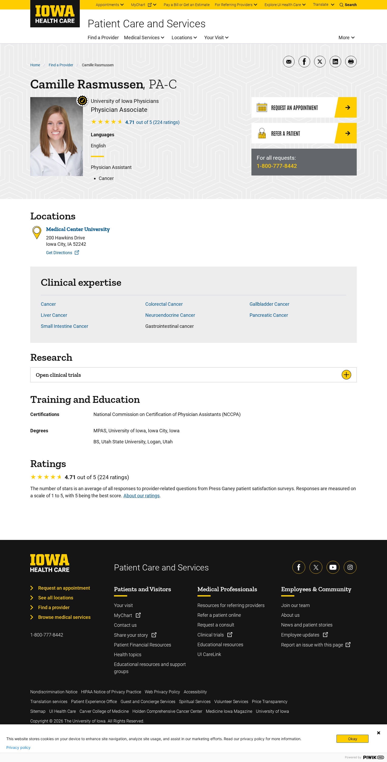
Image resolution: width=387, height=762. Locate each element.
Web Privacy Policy (162, 691)
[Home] (55, 13)
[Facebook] (298, 567)
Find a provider (54, 607)
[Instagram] (350, 567)
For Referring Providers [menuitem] (233, 5)
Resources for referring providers (231, 605)
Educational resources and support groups (150, 667)
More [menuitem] (344, 37)
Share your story (131, 635)
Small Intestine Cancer (64, 326)
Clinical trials (211, 635)
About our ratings (141, 495)
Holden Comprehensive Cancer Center (167, 711)
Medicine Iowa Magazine (229, 711)
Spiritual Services (195, 701)
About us (290, 615)
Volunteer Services (231, 701)
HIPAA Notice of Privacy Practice (111, 691)
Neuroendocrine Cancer (170, 315)
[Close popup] (378, 733)
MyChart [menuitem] (138, 5)
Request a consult (215, 625)
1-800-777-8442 (277, 166)
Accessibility (195, 691)
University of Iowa (272, 711)
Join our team (295, 605)
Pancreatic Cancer (269, 315)
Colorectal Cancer (164, 304)
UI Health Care (62, 711)
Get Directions (59, 252)
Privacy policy (18, 747)
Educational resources (220, 644)
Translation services (48, 701)
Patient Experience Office (94, 701)
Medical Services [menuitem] (142, 37)
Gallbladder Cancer (269, 304)
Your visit (123, 605)
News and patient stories (307, 625)
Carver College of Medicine (104, 711)
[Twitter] (315, 567)
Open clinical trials (58, 375)
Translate (320, 4)
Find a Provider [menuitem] (103, 37)
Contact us (125, 625)
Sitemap (38, 711)
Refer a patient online (219, 615)
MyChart (123, 615)
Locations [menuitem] (182, 37)
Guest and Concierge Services (148, 701)
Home (35, 65)
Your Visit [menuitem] (214, 37)
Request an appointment (64, 588)
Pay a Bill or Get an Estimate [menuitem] (187, 5)
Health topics (127, 654)
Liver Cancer (54, 315)
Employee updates (300, 635)
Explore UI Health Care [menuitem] (283, 5)
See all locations (55, 597)
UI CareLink (209, 654)
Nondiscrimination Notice (53, 691)
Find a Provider (61, 65)
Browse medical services (64, 617)
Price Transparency (269, 701)
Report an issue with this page (312, 645)
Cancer (48, 304)
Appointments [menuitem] (107, 5)
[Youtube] (333, 567)
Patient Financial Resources (142, 645)
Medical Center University (78, 229)
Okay (352, 738)
